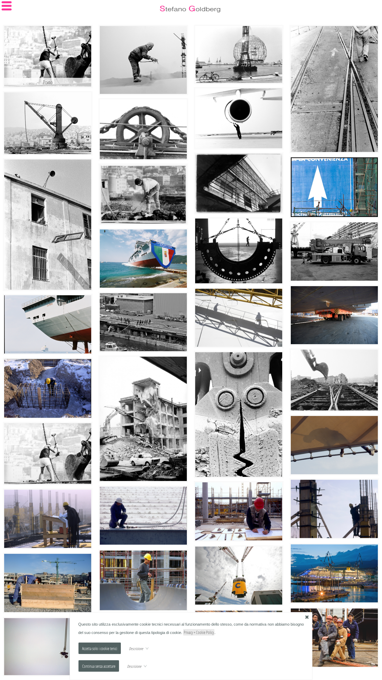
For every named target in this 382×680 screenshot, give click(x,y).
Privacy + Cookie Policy (199, 632)
